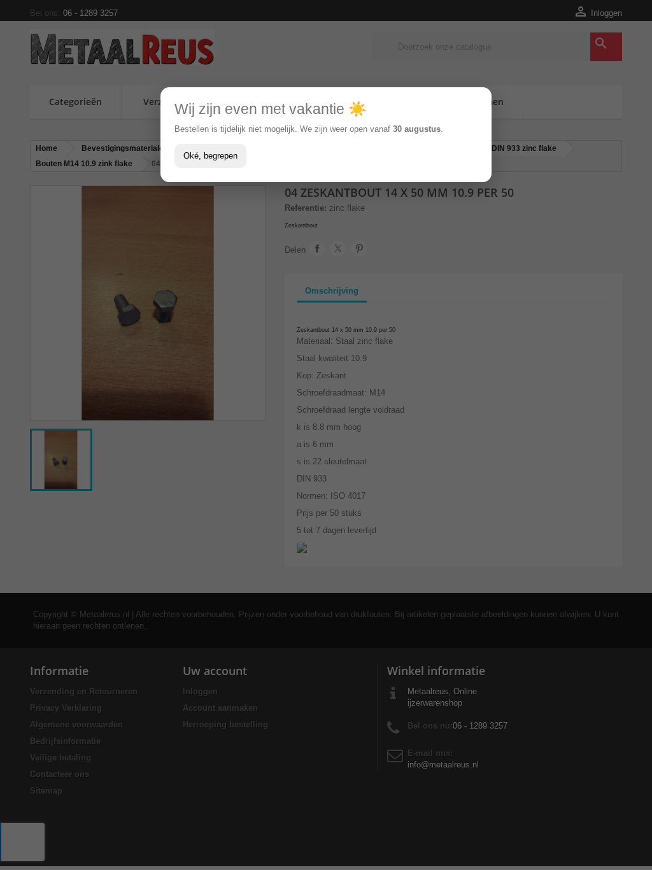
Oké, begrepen (210, 155)
